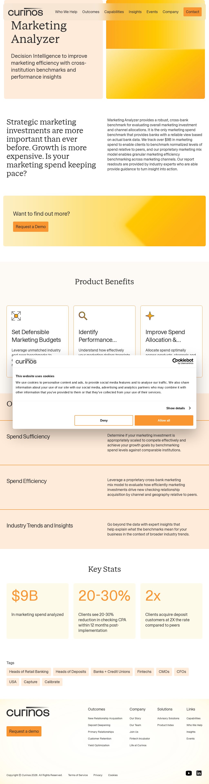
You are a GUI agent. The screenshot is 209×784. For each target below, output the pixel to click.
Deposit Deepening (99, 725)
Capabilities (114, 12)
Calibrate (52, 682)
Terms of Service (78, 775)
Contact (192, 12)
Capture (30, 682)
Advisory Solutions (168, 718)
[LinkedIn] (199, 773)
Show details (175, 408)
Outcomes (90, 12)
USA (13, 682)
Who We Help (66, 12)
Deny (104, 420)
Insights (135, 12)
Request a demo (24, 731)
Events (152, 12)
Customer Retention (99, 738)
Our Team (135, 725)
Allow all (164, 420)
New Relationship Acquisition (105, 718)
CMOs (164, 671)
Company (171, 12)
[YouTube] (188, 773)
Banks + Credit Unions (111, 671)
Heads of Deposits (71, 671)
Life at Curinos (138, 745)
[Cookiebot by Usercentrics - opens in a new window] (175, 361)
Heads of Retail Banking (28, 671)
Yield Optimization (98, 745)
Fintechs (144, 671)
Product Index (165, 725)
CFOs (181, 671)
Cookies (113, 775)
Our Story (135, 718)
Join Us (134, 731)
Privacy (97, 775)
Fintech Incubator (140, 738)
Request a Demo (31, 226)
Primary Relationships (101, 731)
